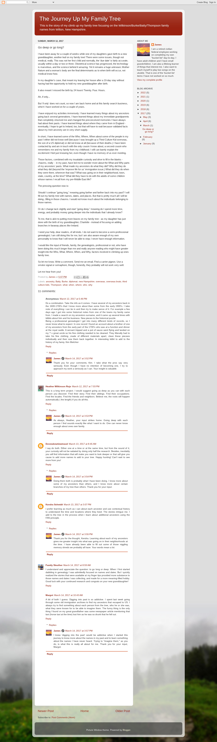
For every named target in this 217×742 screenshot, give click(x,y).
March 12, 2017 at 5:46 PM (73, 299)
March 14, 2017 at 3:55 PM (79, 534)
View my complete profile (149, 80)
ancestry (50, 281)
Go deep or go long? (148, 130)
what (65, 285)
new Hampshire (87, 281)
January (147, 143)
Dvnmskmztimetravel (57, 444)
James (57, 358)
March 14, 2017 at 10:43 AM (68, 595)
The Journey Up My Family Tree (80, 18)
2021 (143, 97)
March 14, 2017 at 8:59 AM (77, 565)
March (146, 125)
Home (85, 711)
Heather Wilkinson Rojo (58, 386)
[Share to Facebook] (84, 277)
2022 (143, 92)
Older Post (122, 711)
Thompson (56, 285)
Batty (58, 281)
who (85, 285)
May (145, 117)
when (71, 285)
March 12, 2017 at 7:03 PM (85, 386)
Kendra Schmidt (54, 504)
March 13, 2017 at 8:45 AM (82, 444)
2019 (143, 105)
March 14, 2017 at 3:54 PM (79, 476)
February (147, 137)
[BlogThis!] (78, 277)
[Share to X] (81, 277)
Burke (65, 281)
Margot (49, 595)
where (78, 285)
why (90, 285)
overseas (100, 281)
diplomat (73, 281)
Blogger (126, 730)
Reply (48, 346)
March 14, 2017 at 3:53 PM (79, 416)
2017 (143, 113)
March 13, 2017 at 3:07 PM (77, 504)
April (145, 121)
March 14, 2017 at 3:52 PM (79, 358)
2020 (143, 101)
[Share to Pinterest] (87, 277)
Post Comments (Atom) (63, 717)
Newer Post (46, 711)
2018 (143, 109)
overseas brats (113, 281)
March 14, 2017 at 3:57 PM (79, 631)
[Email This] (75, 277)
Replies (52, 353)
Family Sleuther (54, 565)
